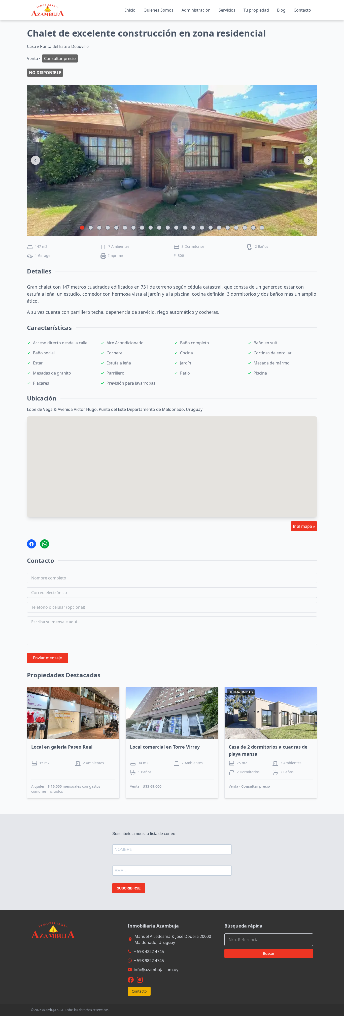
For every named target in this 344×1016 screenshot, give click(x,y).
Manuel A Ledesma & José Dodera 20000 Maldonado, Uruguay (172, 939)
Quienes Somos (159, 10)
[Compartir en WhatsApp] (44, 543)
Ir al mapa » (304, 526)
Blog (281, 10)
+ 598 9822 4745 (149, 960)
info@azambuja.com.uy (156, 969)
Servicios (227, 10)
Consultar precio (255, 786)
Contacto (302, 10)
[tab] (82, 227)
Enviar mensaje (47, 658)
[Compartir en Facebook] (31, 543)
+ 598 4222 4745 (149, 951)
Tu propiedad (256, 10)
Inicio (130, 10)
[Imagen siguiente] (308, 160)
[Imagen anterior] (35, 160)
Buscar (268, 953)
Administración (196, 10)
